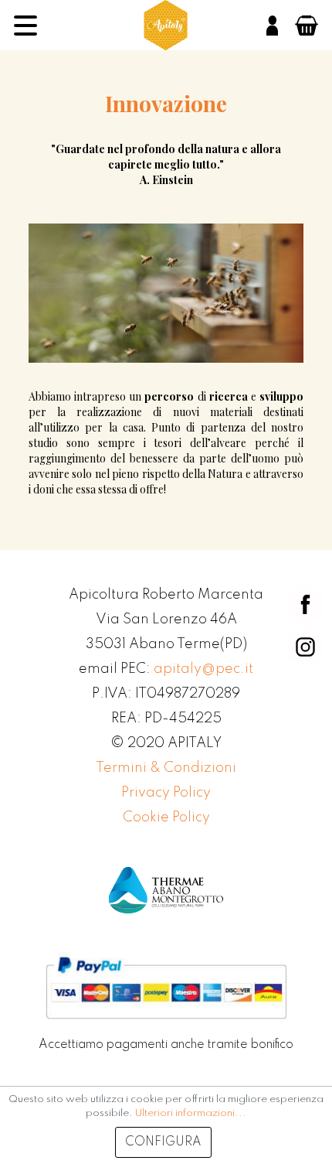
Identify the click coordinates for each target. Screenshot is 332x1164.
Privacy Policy (166, 793)
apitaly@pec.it (203, 669)
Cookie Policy (166, 817)
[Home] (166, 25)
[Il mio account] (272, 25)
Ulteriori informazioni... (190, 1113)
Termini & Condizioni (166, 768)
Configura (163, 1142)
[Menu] (25, 25)
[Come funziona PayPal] (166, 987)
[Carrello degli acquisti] (306, 25)
